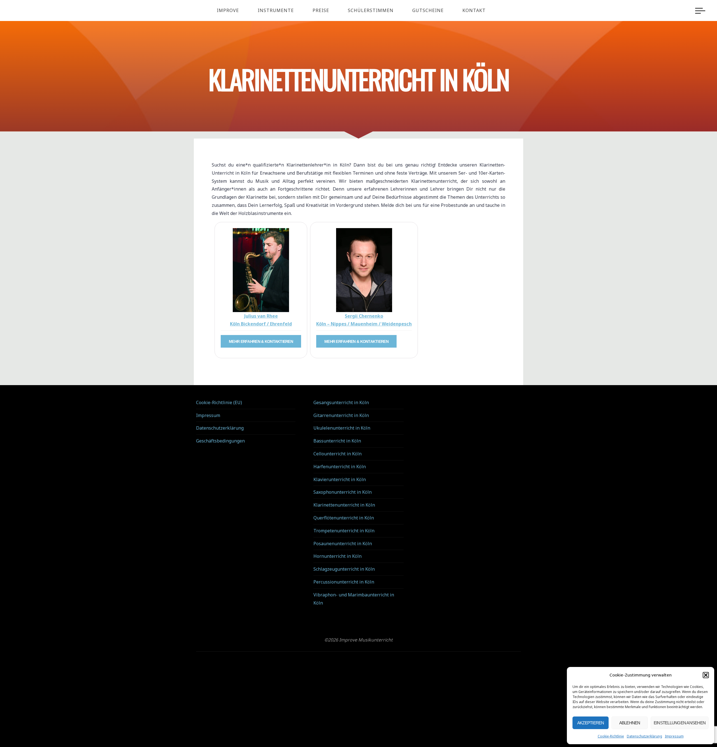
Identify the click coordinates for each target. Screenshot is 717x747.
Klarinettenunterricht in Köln (344, 505)
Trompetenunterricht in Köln (343, 531)
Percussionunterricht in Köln (343, 582)
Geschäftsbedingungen (220, 441)
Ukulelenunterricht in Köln (341, 428)
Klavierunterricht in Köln (339, 479)
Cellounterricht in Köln (337, 454)
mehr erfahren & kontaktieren (261, 341)
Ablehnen (629, 722)
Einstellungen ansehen (680, 722)
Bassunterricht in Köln (337, 441)
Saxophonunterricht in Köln (342, 492)
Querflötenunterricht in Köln (343, 518)
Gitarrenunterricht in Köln (341, 415)
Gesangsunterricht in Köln (341, 402)
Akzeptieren (590, 722)
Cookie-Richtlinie (611, 736)
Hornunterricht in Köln (337, 556)
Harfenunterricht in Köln (339, 466)
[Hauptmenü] (700, 10)
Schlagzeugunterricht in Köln (344, 569)
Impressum (674, 736)
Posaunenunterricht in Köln (342, 543)
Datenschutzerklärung (644, 736)
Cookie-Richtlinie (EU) (219, 402)
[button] (706, 675)
